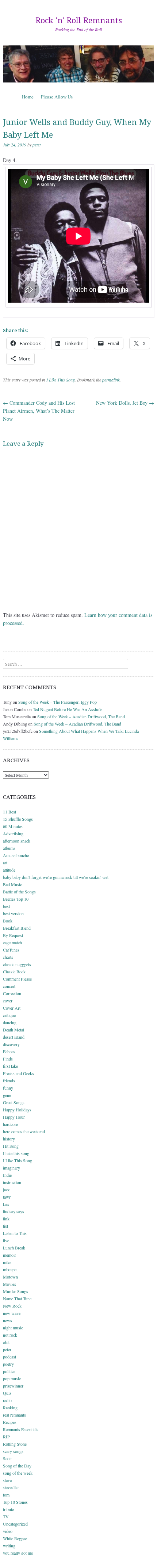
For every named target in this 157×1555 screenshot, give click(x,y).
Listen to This (15, 1233)
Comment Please (17, 979)
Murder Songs (15, 1291)
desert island (13, 1037)
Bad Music (12, 884)
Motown (10, 1277)
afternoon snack (16, 841)
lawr (7, 1197)
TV (6, 1516)
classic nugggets (17, 964)
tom (6, 1495)
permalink (111, 380)
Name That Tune (17, 1298)
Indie (7, 1175)
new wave (11, 1313)
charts (8, 957)
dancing (9, 1022)
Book (7, 921)
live (6, 1240)
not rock (10, 1335)
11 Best (9, 812)
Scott (7, 1458)
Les (6, 1204)
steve (7, 1480)
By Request (13, 935)
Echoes (9, 1051)
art (5, 862)
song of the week (17, 1473)
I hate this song (16, 1153)
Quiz (7, 1393)
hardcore (10, 1124)
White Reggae (15, 1538)
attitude (9, 870)
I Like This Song (60, 380)
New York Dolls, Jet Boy (125, 402)
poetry (8, 1364)
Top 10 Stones (15, 1502)
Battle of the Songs (19, 891)
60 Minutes (13, 826)
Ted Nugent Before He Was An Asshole (67, 709)
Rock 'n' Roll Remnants (78, 20)
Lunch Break (14, 1248)
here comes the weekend (24, 1131)
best (6, 906)
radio (7, 1400)
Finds (8, 1059)
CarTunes (11, 950)
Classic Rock (14, 971)
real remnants (14, 1415)
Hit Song (11, 1146)
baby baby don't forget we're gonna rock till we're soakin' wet (55, 877)
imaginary (11, 1168)
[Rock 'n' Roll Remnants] (78, 63)
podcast (9, 1357)
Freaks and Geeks (18, 1073)
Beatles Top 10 (15, 899)
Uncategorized (15, 1524)
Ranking (10, 1407)
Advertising (13, 833)
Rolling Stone (15, 1444)
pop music (12, 1378)
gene (7, 1095)
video (7, 1531)
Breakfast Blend (17, 928)
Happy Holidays (17, 1109)
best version (13, 913)
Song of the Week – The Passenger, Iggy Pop (57, 702)
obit (6, 1342)
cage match (12, 942)
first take (10, 1066)
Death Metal (13, 1030)
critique (9, 1015)
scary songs (13, 1451)
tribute (8, 1509)
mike (7, 1262)
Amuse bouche (16, 855)
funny (8, 1088)
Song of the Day (17, 1466)
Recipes (9, 1422)
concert (9, 986)
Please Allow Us (57, 96)
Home (28, 96)
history (9, 1139)
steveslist (11, 1487)
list (5, 1226)
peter (36, 145)
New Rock (12, 1306)
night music (13, 1327)
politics (9, 1371)
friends (9, 1080)
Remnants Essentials (20, 1429)
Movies (9, 1284)
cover (7, 1000)
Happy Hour (14, 1117)
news (7, 1320)
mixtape (9, 1269)
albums (9, 848)
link (6, 1218)
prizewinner (13, 1386)
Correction (12, 993)
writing (9, 1545)
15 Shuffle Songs (18, 819)
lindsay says (13, 1211)
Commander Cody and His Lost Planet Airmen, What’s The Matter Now (39, 410)
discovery (11, 1044)
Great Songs (13, 1102)
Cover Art (11, 1008)
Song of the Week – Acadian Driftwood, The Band (81, 716)
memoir (9, 1255)
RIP (6, 1436)
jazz (6, 1189)
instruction (12, 1182)
